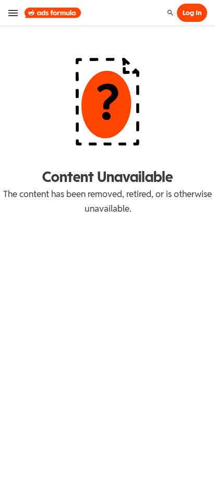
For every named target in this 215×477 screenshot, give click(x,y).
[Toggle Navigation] (13, 13)
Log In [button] (192, 13)
